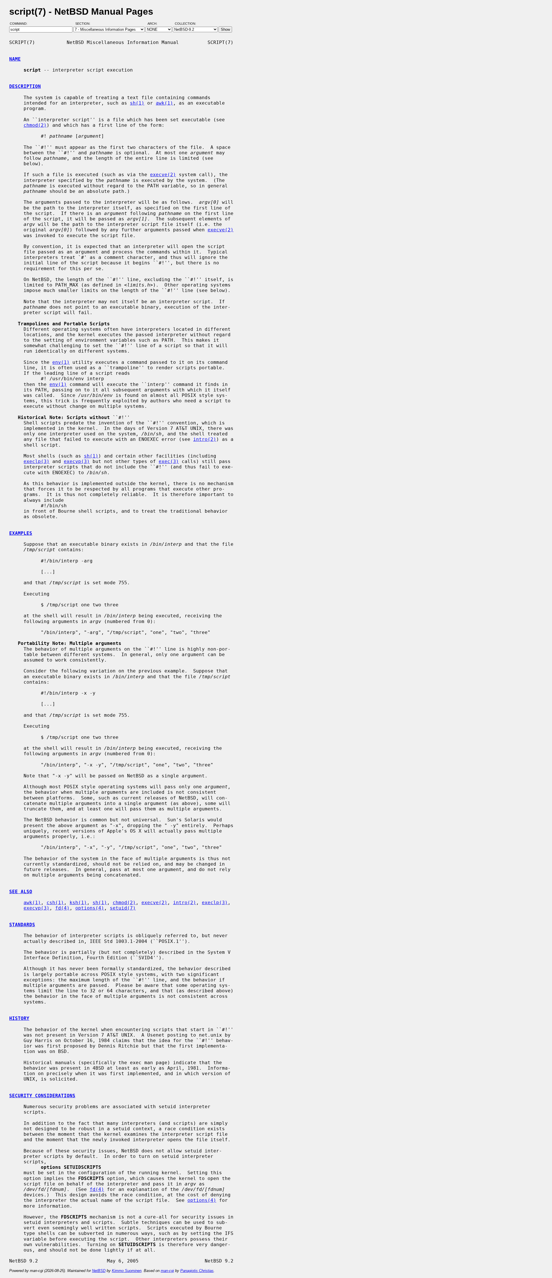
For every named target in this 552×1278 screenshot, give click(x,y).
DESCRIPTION (25, 86)
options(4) (89, 908)
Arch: (154, 24)
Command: (20, 24)
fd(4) (62, 908)
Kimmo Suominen (126, 1271)
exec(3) (169, 461)
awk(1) (164, 103)
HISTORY (19, 1018)
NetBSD (99, 1271)
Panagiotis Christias (197, 1271)
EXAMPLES (20, 533)
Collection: (185, 24)
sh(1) (137, 103)
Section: (84, 24)
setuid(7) (123, 908)
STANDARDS (22, 924)
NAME (15, 59)
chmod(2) (35, 125)
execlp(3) (36, 461)
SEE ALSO (20, 891)
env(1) (61, 362)
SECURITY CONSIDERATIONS (42, 1095)
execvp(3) (77, 461)
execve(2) (163, 174)
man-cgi (167, 1271)
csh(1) (55, 902)
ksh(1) (78, 902)
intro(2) (204, 439)
